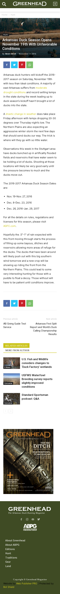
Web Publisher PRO (26, 583)
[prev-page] (5, 411)
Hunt (13, 14)
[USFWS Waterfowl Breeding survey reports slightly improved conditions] (11, 379)
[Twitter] (14, 65)
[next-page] (11, 411)
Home (5, 14)
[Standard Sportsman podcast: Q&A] (11, 398)
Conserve (8, 383)
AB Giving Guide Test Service (14, 325)
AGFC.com (9, 226)
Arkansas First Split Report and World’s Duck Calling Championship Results (43, 329)
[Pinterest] (22, 65)
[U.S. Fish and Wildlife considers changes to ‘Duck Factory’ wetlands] (11, 363)
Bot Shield (8, 587)
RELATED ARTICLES (16, 345)
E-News (7, 367)
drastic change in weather (21, 114)
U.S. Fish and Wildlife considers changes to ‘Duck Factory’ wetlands (37, 363)
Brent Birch (10, 53)
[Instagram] (27, 519)
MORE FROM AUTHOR (17, 350)
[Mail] (32, 519)
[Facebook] (6, 65)
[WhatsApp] (29, 65)
